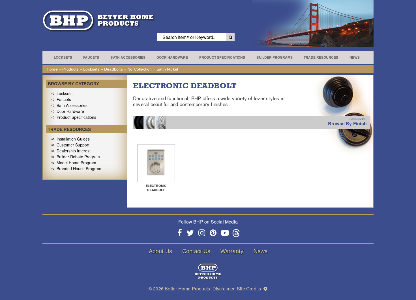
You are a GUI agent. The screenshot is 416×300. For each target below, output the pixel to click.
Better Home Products (187, 288)
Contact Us (196, 251)
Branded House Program (79, 168)
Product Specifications (222, 57)
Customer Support (73, 145)
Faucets (91, 57)
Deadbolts (113, 69)
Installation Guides (73, 139)
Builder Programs (274, 57)
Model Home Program (76, 162)
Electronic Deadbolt (156, 187)
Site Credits (249, 288)
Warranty (231, 251)
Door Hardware (172, 57)
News (354, 57)
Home (52, 69)
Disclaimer (224, 288)
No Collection (139, 69)
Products (70, 69)
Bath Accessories (127, 57)
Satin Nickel (167, 69)
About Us (160, 251)
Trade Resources (321, 57)
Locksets (63, 57)
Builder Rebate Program (78, 156)
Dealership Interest (74, 151)
